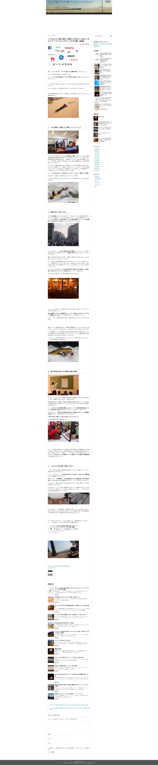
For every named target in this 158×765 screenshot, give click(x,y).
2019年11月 (97, 149)
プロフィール (56, 13)
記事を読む (57, 594)
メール (49, 738)
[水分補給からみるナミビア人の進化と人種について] (51, 600)
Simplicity (82, 761)
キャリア (96, 180)
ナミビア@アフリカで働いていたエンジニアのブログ (71, 2)
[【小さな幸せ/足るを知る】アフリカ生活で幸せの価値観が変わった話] (51, 678)
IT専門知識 (96, 176)
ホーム (49, 13)
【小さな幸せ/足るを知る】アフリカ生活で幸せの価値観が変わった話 (106, 93)
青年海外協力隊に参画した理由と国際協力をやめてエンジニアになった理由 (106, 77)
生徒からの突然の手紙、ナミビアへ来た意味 (66, 665)
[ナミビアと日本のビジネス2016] (51, 644)
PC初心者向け (97, 178)
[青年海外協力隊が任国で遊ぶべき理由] (51, 626)
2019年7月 (96, 150)
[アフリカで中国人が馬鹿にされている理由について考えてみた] (51, 618)
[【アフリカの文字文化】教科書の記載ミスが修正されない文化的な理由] (51, 609)
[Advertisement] (79, 24)
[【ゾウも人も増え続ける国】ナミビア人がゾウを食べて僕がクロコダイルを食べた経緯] (51, 635)
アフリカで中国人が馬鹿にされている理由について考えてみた (70, 614)
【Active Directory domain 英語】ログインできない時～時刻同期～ (106, 82)
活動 (88, 44)
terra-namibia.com (51, 532)
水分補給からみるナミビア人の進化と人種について (67, 597)
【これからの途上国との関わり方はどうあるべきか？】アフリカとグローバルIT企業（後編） (69, 709)
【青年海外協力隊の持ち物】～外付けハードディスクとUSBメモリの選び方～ (106, 88)
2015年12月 (97, 168)
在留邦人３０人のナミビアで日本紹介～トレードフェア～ (69, 693)
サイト (49, 743)
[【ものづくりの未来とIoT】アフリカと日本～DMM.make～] (51, 661)
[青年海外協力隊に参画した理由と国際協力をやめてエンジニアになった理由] (51, 688)
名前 (49, 734)
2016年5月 (96, 160)
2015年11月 (97, 170)
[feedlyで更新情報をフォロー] (106, 2)
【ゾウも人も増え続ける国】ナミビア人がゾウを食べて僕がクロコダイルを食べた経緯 (69, 704)
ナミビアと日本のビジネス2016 (62, 640)
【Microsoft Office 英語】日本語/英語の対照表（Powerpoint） (106, 60)
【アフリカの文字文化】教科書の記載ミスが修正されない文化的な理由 (104, 140)
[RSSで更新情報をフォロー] (109, 2)
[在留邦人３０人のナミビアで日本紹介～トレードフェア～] (51, 697)
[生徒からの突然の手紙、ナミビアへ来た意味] (51, 669)
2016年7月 (96, 156)
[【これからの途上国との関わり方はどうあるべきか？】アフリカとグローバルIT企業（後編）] (51, 591)
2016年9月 (96, 152)
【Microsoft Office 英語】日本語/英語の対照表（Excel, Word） (106, 54)
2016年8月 (96, 154)
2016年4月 (96, 162)
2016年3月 (96, 164)
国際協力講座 (58, 649)
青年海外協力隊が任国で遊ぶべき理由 (64, 623)
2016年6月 (96, 158)
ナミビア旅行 (97, 182)
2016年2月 (96, 166)
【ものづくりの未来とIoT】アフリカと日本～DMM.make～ (69, 657)
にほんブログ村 (51, 567)
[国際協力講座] (51, 652)
